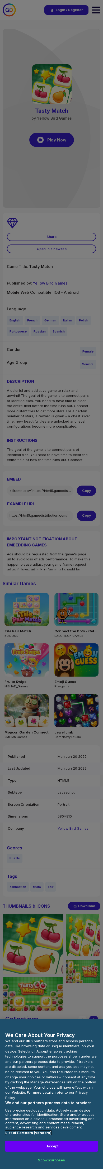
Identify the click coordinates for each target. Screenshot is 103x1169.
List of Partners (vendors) (28, 1133)
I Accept (51, 1146)
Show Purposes (51, 1160)
